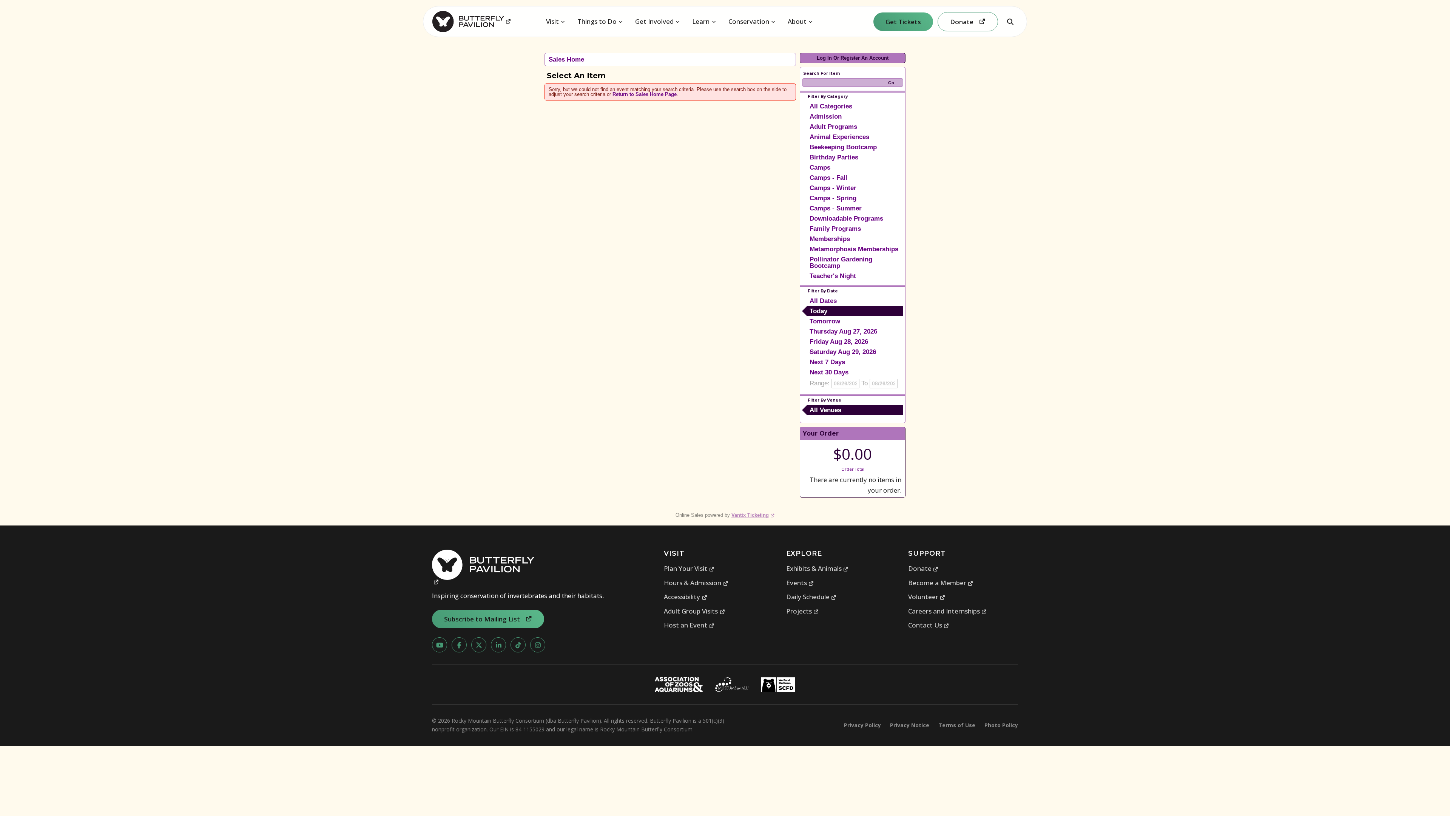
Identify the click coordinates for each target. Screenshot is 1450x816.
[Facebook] (459, 644)
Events (800, 582)
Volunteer (927, 596)
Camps (820, 167)
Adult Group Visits (694, 611)
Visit (552, 21)
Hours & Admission (696, 582)
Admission (826, 116)
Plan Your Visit (689, 568)
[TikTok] (518, 644)
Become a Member (940, 582)
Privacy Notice (909, 725)
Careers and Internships (947, 611)
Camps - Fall (828, 177)
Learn (701, 21)
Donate (923, 568)
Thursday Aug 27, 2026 (843, 331)
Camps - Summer (836, 208)
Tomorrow (825, 321)
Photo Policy (1001, 725)
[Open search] (1010, 21)
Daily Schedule (811, 596)
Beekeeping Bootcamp (843, 147)
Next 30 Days (829, 372)
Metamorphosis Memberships (854, 249)
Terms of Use (956, 725)
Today (818, 311)
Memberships (830, 239)
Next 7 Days (827, 362)
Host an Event (689, 625)
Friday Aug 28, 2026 (839, 341)
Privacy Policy (862, 725)
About (797, 21)
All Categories (831, 106)
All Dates (823, 300)
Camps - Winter (833, 188)
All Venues (825, 410)
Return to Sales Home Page (644, 94)
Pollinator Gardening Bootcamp (841, 262)
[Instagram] (537, 644)
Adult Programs (833, 126)
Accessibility (685, 596)
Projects (802, 611)
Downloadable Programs (846, 218)
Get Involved (654, 21)
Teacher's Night (833, 276)
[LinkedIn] (498, 644)
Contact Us (928, 625)
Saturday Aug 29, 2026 (843, 351)
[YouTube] (439, 644)
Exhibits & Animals (817, 568)
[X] (478, 644)
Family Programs (835, 228)
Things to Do (597, 21)
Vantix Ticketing (753, 515)
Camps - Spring (833, 198)
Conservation (748, 21)
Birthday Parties (834, 157)
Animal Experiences (839, 137)
